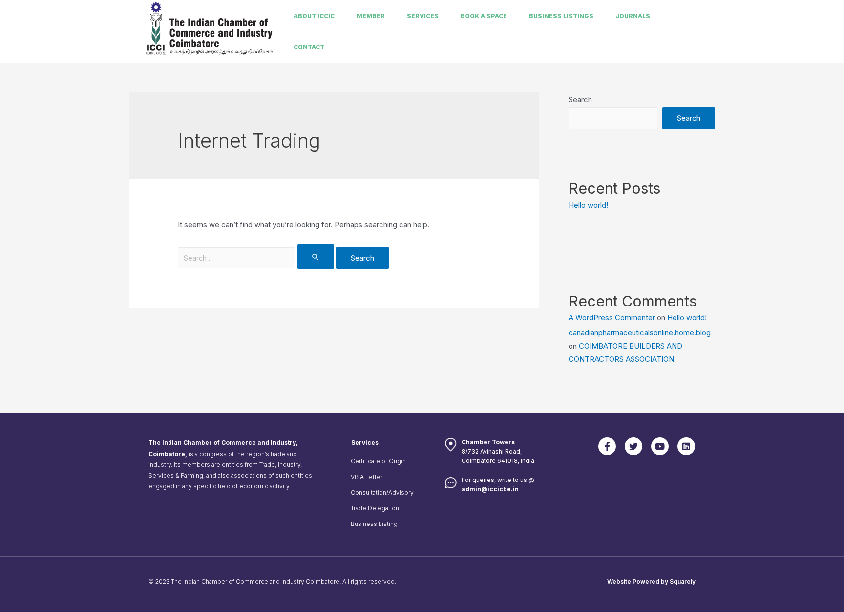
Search (580, 99)
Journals (632, 16)
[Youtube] (660, 446)
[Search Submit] (316, 256)
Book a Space (484, 16)
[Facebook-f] (607, 446)
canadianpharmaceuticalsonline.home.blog (640, 332)
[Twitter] (633, 446)
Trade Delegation (375, 508)
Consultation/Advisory (382, 492)
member (371, 16)
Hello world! (588, 205)
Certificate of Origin (378, 461)
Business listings (561, 16)
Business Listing (374, 523)
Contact (309, 47)
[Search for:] (257, 257)
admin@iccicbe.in (490, 489)
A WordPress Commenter (612, 317)
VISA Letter (366, 477)
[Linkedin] (686, 446)
